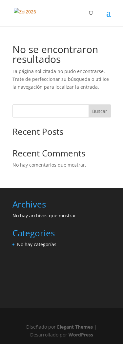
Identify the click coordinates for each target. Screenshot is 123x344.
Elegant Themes (75, 327)
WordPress (81, 335)
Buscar (99, 111)
